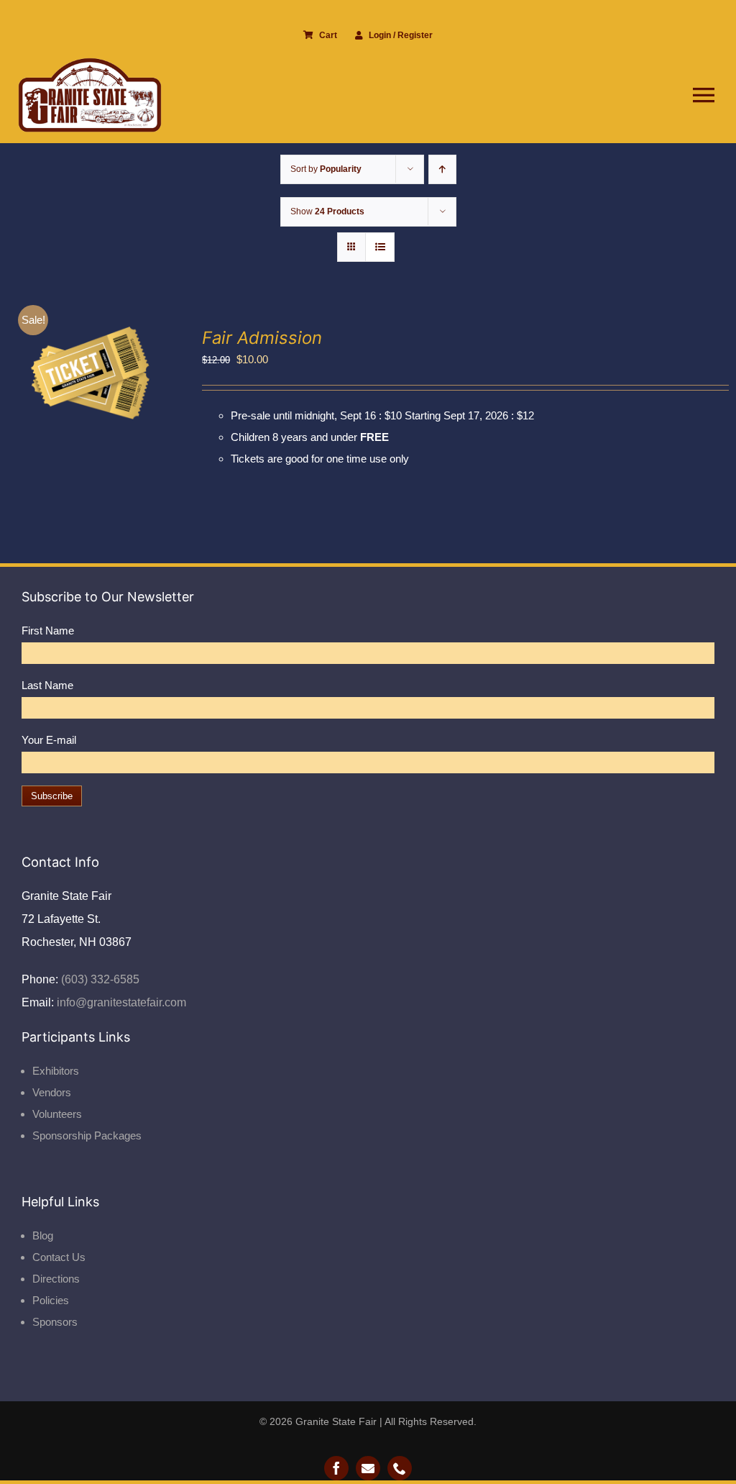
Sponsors (55, 1322)
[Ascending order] (442, 169)
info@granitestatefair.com (120, 1002)
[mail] (368, 1468)
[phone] (399, 1468)
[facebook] (336, 1468)
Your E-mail (49, 740)
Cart (328, 35)
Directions (56, 1279)
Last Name (47, 685)
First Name (48, 630)
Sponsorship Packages (87, 1135)
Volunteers (57, 1114)
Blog (42, 1235)
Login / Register (401, 35)
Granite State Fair (336, 1421)
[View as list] (380, 247)
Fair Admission (262, 337)
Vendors (51, 1092)
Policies (50, 1300)
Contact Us (59, 1257)
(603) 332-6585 (98, 979)
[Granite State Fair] (90, 63)
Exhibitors (55, 1071)
